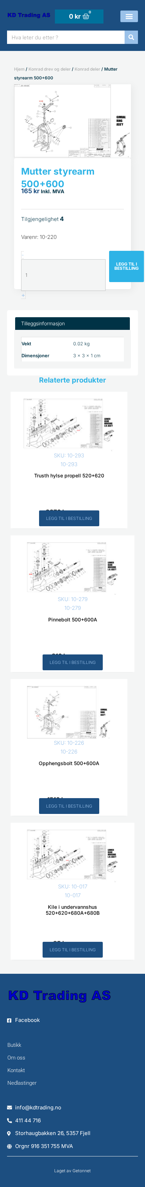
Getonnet (81, 1170)
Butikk (14, 1045)
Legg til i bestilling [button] (69, 518)
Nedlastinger (22, 1083)
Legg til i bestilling (126, 266)
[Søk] (131, 37)
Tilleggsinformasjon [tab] (43, 323)
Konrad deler (87, 69)
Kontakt (16, 1070)
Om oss (16, 1058)
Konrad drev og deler (50, 69)
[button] (129, 16)
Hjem (19, 69)
